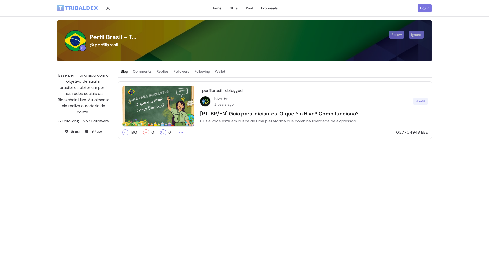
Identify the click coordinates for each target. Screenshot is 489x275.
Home (216, 8)
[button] (125, 132)
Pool (249, 8)
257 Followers (96, 121)
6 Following (68, 121)
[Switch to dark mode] (108, 8)
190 (133, 132)
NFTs (233, 8)
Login (424, 8)
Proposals (269, 8)
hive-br (221, 98)
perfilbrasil (212, 90)
